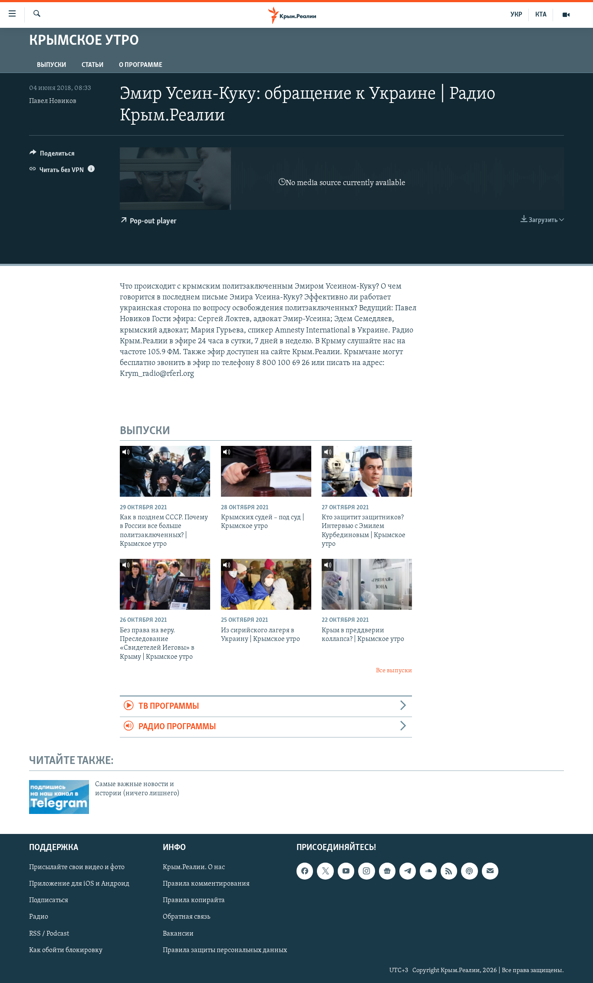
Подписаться (48, 900)
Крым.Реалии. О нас (194, 867)
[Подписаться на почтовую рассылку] (490, 871)
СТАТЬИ (92, 65)
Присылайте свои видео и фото (77, 867)
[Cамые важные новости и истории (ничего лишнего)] (59, 797)
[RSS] (449, 871)
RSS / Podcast (49, 933)
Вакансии (178, 933)
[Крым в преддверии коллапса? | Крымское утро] (367, 584)
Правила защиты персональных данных (225, 950)
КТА (541, 14)
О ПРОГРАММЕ (140, 65)
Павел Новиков (52, 101)
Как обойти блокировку (65, 950)
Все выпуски (394, 671)
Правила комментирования (206, 883)
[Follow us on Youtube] (346, 871)
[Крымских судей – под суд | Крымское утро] (266, 471)
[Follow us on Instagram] (366, 871)
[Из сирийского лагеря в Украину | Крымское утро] (266, 584)
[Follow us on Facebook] (304, 871)
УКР (516, 14)
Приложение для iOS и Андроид (79, 883)
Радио (38, 916)
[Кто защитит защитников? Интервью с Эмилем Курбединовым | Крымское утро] (367, 471)
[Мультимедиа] (566, 15)
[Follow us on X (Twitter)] (325, 871)
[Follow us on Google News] (387, 871)
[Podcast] (469, 871)
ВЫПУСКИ (51, 65)
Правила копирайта (194, 900)
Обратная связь (186, 916)
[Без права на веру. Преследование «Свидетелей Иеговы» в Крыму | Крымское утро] (165, 584)
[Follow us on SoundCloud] (428, 871)
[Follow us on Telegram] (407, 871)
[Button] (52, 155)
